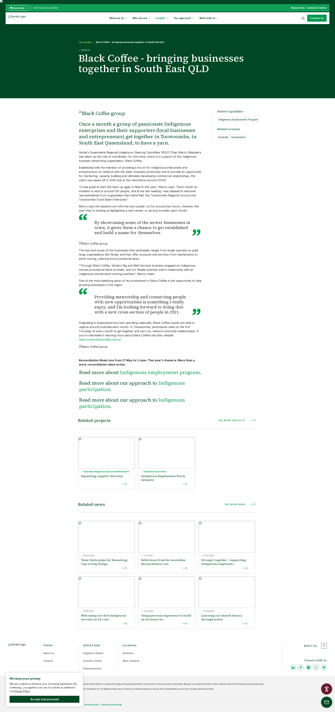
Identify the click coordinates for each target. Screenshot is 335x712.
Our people (85, 42)
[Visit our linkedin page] (293, 667)
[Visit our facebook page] (301, 667)
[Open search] (302, 18)
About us (48, 653)
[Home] (17, 18)
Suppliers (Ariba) (93, 653)
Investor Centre (92, 660)
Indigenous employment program (160, 372)
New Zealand (131, 660)
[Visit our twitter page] (316, 667)
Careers (48, 660)
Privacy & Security (111, 704)
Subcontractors (92, 668)
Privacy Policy (22, 691)
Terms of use (91, 704)
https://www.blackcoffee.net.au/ (100, 339)
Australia (128, 653)
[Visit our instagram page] (308, 667)
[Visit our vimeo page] (324, 667)
